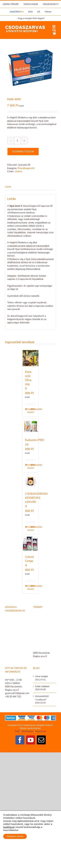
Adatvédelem (27, 731)
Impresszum (40, 731)
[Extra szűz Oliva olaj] (31, 358)
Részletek (34, 409)
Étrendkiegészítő (26, 168)
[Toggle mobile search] (54, 30)
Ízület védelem (42, 686)
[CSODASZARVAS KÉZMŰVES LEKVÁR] (31, 481)
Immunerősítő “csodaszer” (42, 698)
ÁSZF (17, 731)
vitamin (18, 171)
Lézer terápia (41, 676)
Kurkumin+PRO (34, 440)
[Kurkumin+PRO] (31, 427)
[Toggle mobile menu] (54, 26)
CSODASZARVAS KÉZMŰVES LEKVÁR (36, 497)
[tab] (30, 186)
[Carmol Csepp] (31, 544)
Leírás (8, 186)
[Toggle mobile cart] (54, 33)
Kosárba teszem (23, 151)
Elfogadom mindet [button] (15, 836)
